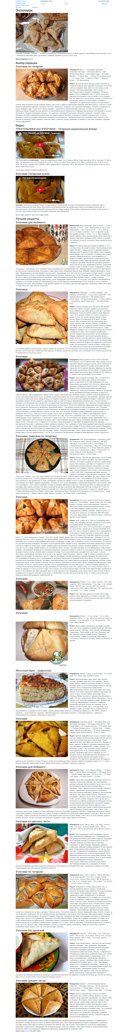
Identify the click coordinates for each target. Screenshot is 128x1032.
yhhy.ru (27, 1031)
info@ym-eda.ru (21, 1)
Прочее (18, 7)
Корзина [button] (104, 4)
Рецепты (35, 7)
